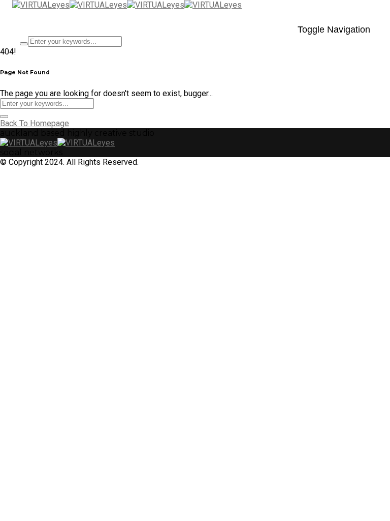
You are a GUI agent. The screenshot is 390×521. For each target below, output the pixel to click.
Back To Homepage (34, 123)
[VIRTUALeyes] (69, 5)
